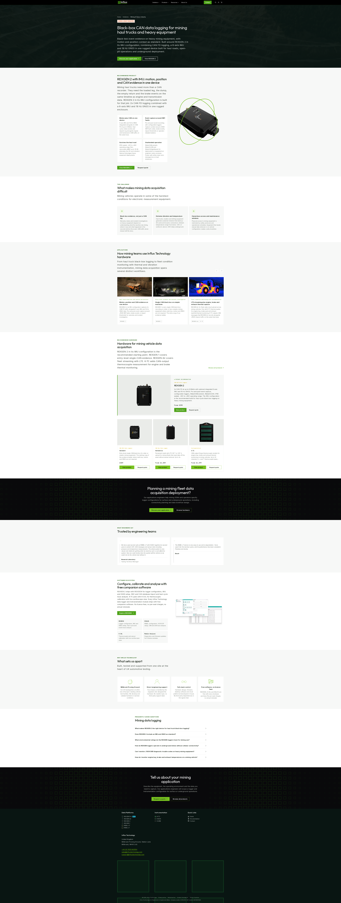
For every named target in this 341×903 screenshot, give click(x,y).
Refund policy (171, 897)
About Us (184, 2)
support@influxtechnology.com (133, 855)
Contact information (182, 897)
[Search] (215, 2)
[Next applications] (222, 271)
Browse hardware (183, 510)
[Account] (218, 2)
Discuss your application (128, 59)
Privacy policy (162, 897)
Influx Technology (152, 897)
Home (119, 17)
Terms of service (194, 897)
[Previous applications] (217, 271)
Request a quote (160, 799)
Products (164, 2)
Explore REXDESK (125, 613)
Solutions (155, 2)
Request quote (143, 167)
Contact (207, 2)
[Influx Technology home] (127, 2)
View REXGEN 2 (150, 59)
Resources (174, 2)
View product (180, 410)
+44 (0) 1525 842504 (129, 849)
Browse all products (215, 368)
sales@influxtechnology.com (132, 852)
